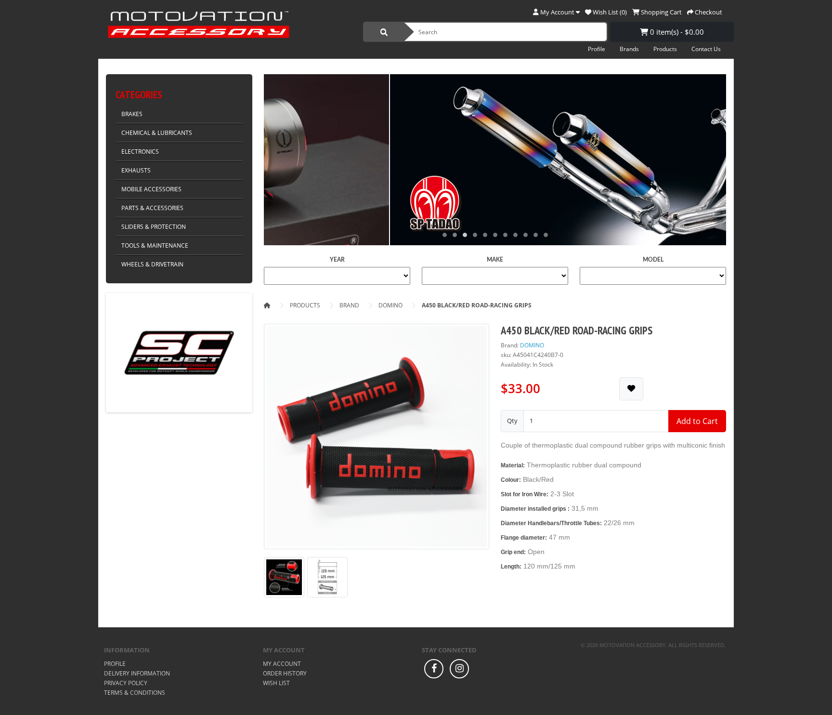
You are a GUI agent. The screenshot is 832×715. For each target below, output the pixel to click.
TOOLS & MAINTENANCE (154, 245)
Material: (513, 465)
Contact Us (706, 49)
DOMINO (390, 305)
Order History (285, 673)
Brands (629, 49)
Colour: (511, 480)
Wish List (276, 683)
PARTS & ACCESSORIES (152, 208)
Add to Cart (697, 421)
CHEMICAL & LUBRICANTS (156, 133)
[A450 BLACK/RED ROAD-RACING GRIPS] (376, 440)
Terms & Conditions (134, 693)
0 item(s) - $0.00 (676, 32)
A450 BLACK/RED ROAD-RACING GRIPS (477, 305)
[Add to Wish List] (631, 388)
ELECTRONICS (140, 151)
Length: (511, 566)
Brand (349, 305)
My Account (282, 664)
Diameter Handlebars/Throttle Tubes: (551, 523)
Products (665, 49)
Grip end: (513, 552)
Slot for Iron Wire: (524, 494)
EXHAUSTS (136, 170)
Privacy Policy (125, 683)
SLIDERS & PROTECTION (153, 227)
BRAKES (132, 114)
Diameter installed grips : (535, 508)
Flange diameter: (524, 537)
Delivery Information (137, 673)
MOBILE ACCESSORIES (151, 189)
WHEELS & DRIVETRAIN (152, 264)
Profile (596, 49)
